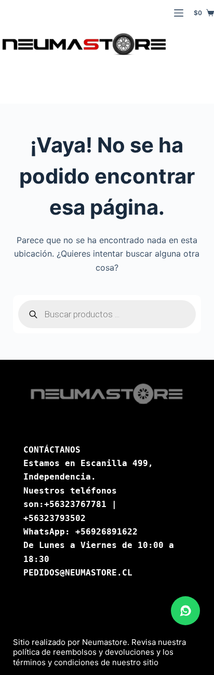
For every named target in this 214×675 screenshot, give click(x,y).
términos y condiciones (56, 662)
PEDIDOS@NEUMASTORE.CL (77, 573)
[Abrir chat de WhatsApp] (185, 610)
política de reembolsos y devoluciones (83, 652)
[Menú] (178, 13)
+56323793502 (54, 518)
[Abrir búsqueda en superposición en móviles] (107, 314)
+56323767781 (75, 504)
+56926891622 (106, 532)
